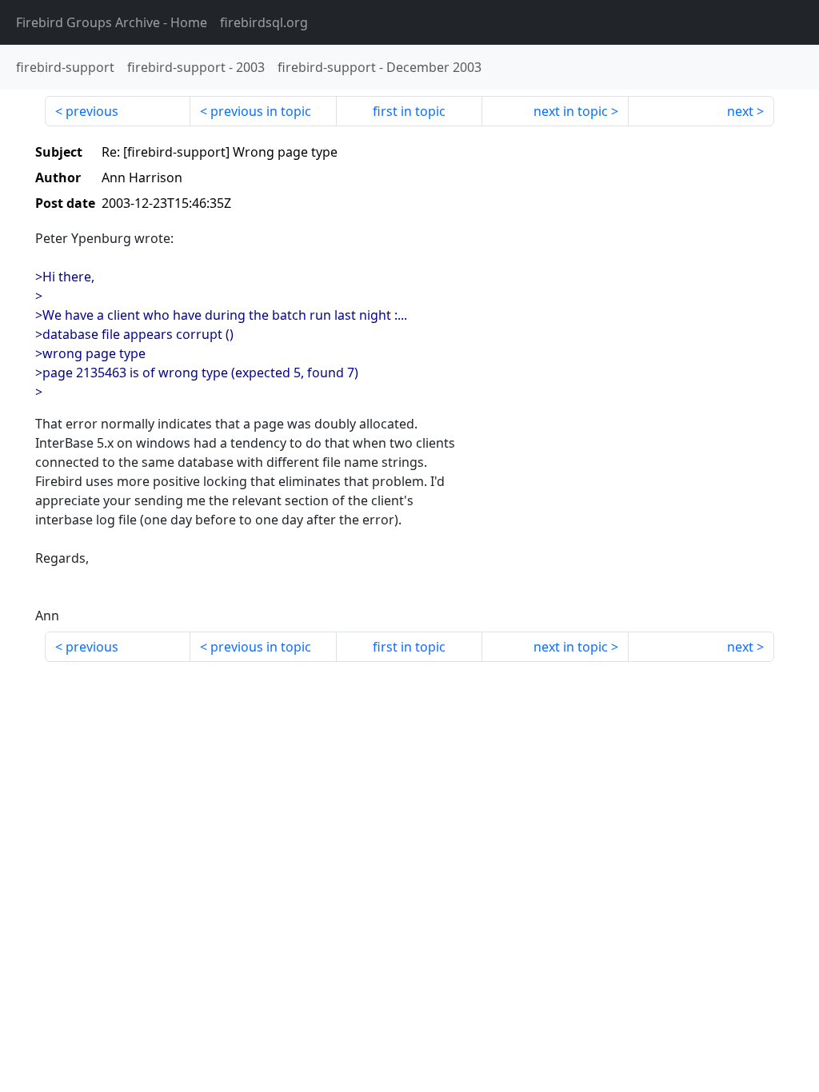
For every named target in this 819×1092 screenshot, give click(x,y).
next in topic (570, 111)
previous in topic (260, 111)
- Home (111, 22)
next (740, 111)
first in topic (409, 111)
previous (92, 111)
